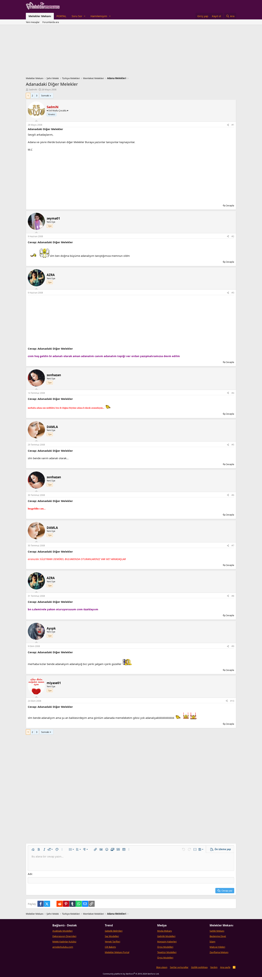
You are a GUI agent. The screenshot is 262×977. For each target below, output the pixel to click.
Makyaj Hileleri (217, 946)
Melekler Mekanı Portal (117, 952)
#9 (233, 646)
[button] (78, 16)
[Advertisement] (131, 52)
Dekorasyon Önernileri (64, 936)
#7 (233, 545)
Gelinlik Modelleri (166, 936)
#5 (233, 444)
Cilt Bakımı (110, 946)
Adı (30, 874)
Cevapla (230, 205)
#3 (233, 292)
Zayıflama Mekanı (219, 952)
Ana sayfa (225, 967)
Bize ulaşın (161, 967)
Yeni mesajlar (33, 22)
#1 (233, 124)
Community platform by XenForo (131, 973)
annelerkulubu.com (62, 946)
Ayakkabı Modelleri (62, 930)
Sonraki (45, 95)
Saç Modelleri (112, 936)
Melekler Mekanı (40, 16)
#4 (233, 393)
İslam (212, 941)
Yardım (213, 967)
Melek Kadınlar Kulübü (64, 941)
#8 (233, 595)
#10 (232, 700)
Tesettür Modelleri (166, 952)
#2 (233, 236)
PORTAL (61, 16)
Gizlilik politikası (199, 967)
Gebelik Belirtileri (113, 930)
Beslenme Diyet (218, 936)
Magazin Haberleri (167, 941)
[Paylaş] (228, 125)
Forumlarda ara (50, 22)
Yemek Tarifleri (112, 941)
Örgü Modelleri (165, 946)
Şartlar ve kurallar (179, 967)
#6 (233, 495)
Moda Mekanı (164, 930)
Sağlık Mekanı (217, 930)
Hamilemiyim (99, 16)
